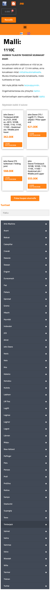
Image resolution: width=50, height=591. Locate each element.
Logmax (25, 415)
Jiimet (25, 340)
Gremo (25, 306)
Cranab (25, 251)
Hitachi (25, 312)
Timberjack (25, 524)
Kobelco (25, 374)
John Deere (25, 347)
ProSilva (25, 483)
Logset (25, 428)
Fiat (25, 285)
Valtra (25, 538)
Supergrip (25, 510)
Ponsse (25, 469)
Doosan (25, 265)
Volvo (25, 551)
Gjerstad (25, 299)
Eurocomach (25, 278)
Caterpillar (25, 244)
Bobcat (25, 237)
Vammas (25, 545)
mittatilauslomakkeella (30, 72)
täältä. (42, 96)
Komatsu (25, 381)
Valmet (25, 531)
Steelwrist (8, 503)
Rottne (25, 490)
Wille (25, 565)
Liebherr (25, 394)
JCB (25, 333)
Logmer (25, 422)
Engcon (25, 271)
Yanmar (25, 572)
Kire (25, 367)
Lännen (25, 435)
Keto (25, 360)
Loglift (25, 408)
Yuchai (25, 586)
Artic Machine (25, 224)
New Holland (25, 449)
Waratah (25, 558)
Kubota (25, 387)
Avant (25, 230)
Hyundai (25, 319)
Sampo (25, 497)
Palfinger (25, 456)
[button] (25, 27)
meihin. (36, 91)
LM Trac (25, 401)
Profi (25, 476)
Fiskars (25, 292)
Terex (25, 517)
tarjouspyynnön (31, 85)
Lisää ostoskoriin (10, 144)
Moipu (25, 442)
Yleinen (7, 578)
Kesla (25, 353)
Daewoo (25, 258)
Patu (25, 463)
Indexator (25, 326)
